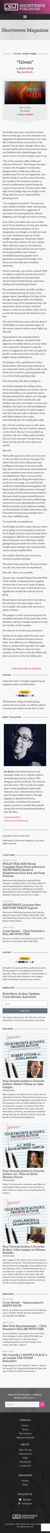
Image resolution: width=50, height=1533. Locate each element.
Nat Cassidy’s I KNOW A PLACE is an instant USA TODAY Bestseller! (25, 1358)
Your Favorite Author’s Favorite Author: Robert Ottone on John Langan (23, 1084)
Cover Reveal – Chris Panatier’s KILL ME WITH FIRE (23, 932)
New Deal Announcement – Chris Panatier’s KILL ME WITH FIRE (25, 1327)
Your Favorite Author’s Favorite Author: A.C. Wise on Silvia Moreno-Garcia (23, 1174)
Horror (29, 115)
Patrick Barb (9, 1090)
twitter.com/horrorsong (16, 820)
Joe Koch (27, 72)
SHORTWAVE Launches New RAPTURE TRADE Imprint (22, 906)
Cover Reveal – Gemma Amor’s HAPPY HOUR (23, 1304)
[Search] (42, 1404)
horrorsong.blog (12, 817)
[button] (25, 17)
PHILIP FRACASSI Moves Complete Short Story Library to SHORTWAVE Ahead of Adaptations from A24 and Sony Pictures (24, 870)
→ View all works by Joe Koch (25, 668)
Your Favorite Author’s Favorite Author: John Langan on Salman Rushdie (24, 1249)
